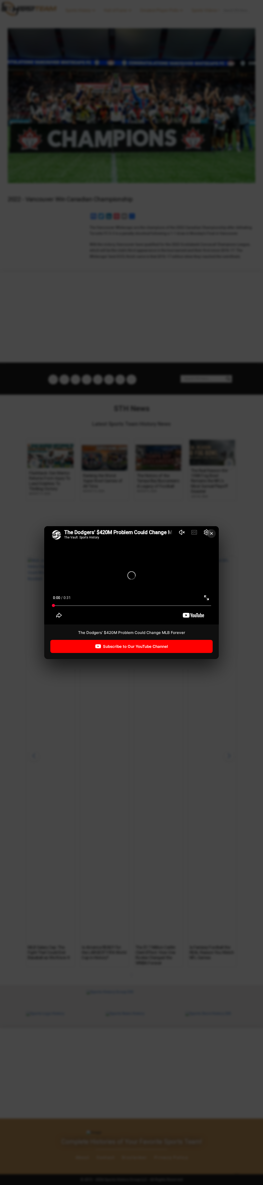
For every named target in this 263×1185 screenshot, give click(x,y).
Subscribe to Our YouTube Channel (135, 646)
